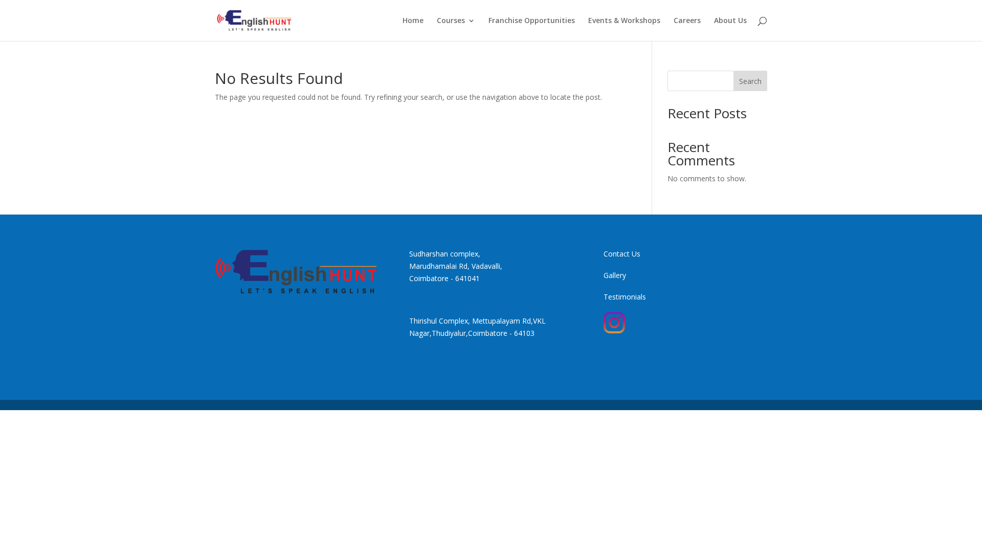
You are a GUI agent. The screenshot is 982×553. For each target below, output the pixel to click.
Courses (451, 21)
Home (413, 21)
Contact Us (622, 254)
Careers (687, 21)
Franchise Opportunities (531, 21)
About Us (730, 21)
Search (750, 81)
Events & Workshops (624, 21)
